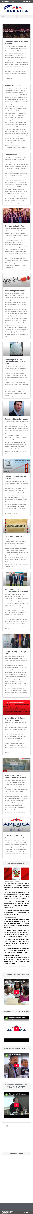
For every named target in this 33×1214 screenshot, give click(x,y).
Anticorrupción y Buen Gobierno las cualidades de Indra (15, 362)
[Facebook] (27, 1)
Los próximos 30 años (13, 835)
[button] (3, 16)
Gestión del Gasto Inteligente (16, 419)
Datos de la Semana (12, 155)
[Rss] (30, 1)
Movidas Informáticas (13, 86)
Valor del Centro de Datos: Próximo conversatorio (15, 719)
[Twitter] (24, 1)
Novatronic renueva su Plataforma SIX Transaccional (16, 591)
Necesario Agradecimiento (15, 291)
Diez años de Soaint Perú (14, 226)
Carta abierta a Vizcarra (14, 536)
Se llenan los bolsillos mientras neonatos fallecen (15, 776)
